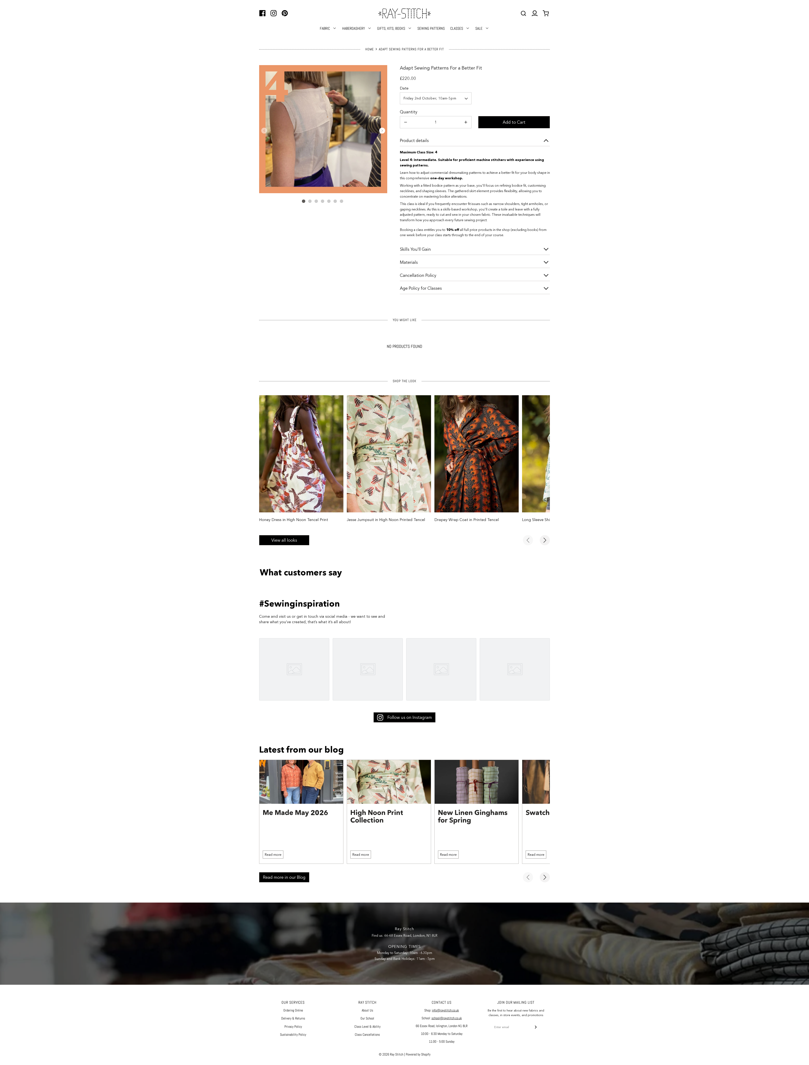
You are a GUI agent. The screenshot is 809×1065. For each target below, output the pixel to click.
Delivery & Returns (293, 1018)
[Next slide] (545, 540)
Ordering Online (293, 1010)
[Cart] (546, 13)
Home (369, 49)
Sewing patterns (431, 28)
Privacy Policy (293, 1026)
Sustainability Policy (293, 1034)
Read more (273, 854)
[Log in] (535, 13)
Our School (367, 1018)
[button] (264, 131)
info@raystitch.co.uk (445, 1010)
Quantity (408, 111)
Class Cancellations (367, 1034)
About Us (367, 1010)
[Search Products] (523, 13)
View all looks (284, 540)
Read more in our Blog (284, 877)
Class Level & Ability (367, 1026)
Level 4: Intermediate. (419, 160)
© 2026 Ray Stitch (391, 1054)
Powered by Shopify (418, 1054)
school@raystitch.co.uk (446, 1018)
